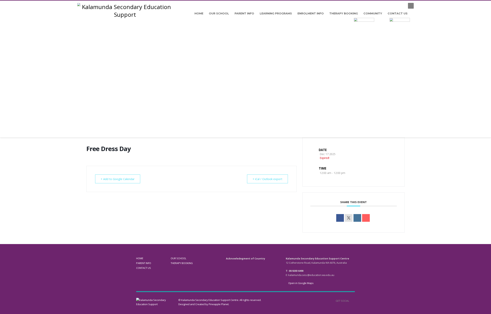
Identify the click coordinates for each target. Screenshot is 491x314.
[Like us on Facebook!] (352, 301)
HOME (139, 258)
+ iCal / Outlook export (267, 179)
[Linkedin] (357, 218)
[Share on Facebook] (340, 218)
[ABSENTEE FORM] (364, 25)
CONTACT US (143, 268)
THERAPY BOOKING (182, 263)
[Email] (366, 218)
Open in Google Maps (301, 283)
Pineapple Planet (219, 304)
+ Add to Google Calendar (118, 179)
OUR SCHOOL (178, 258)
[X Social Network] (349, 218)
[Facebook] (401, 6)
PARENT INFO (143, 263)
